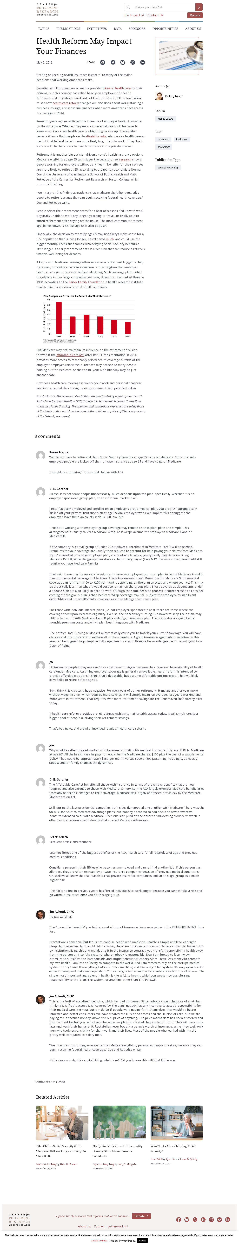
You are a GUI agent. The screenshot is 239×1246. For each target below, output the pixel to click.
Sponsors (137, 29)
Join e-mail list (118, 1226)
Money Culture (165, 118)
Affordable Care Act (70, 355)
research (125, 159)
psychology (164, 146)
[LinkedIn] (142, 63)
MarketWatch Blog (46, 1164)
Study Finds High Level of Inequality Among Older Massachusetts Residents (117, 1151)
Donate (195, 15)
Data (118, 29)
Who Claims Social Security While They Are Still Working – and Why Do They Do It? (61, 1151)
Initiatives (97, 29)
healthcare (181, 139)
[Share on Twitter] (132, 63)
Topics (43, 29)
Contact (99, 1226)
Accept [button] (142, 1240)
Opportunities (166, 29)
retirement (163, 139)
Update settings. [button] (99, 1240)
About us (84, 1226)
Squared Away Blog (168, 167)
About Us (193, 29)
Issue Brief (156, 1159)
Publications (68, 29)
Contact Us (155, 15)
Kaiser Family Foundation (86, 282)
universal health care (116, 88)
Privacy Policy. (127, 1240)
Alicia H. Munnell (68, 1164)
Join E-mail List (134, 15)
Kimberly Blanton (174, 96)
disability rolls (96, 136)
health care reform (66, 103)
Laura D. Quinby (188, 1159)
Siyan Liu (170, 1159)
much (110, 239)
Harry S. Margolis (127, 1164)
